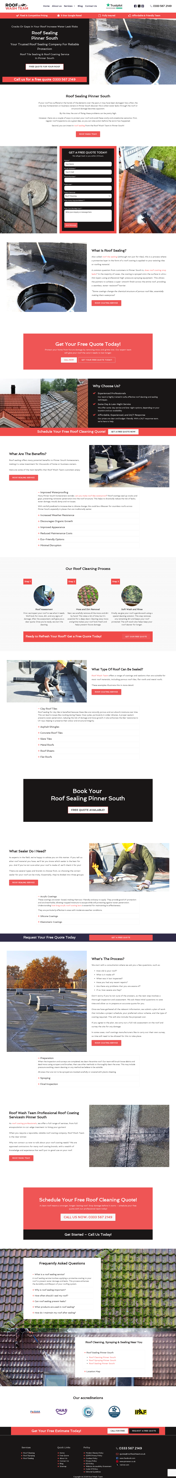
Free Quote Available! (88, 809)
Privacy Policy (91, 1461)
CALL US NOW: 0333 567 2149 (88, 1217)
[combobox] (88, 196)
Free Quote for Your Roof (44, 67)
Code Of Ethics (92, 1469)
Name (67, 160)
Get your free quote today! (97, 360)
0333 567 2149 (162, 5)
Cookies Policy (91, 1458)
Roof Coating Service (106, 303)
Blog (80, 6)
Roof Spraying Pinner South (102, 1360)
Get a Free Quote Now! (123, 432)
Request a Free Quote (144, 1431)
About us (57, 6)
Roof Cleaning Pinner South (102, 1357)
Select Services (69, 192)
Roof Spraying (29, 1455)
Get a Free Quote (121, 937)
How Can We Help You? (73, 208)
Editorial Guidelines (93, 1472)
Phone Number (70, 176)
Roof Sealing (28, 1458)
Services (68, 6)
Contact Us (91, 6)
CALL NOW (69, 360)
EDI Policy (90, 1464)
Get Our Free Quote (136, 637)
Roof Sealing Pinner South (102, 1363)
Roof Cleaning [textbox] (71, 196)
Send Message (70, 225)
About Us (63, 1458)
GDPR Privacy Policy (94, 1455)
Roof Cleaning (29, 1453)
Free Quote (64, 1455)
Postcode (68, 184)
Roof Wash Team (88, 134)
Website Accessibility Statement (98, 1466)
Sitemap (63, 1466)
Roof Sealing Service (23, 478)
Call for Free (118, 1431)
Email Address (70, 168)
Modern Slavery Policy (94, 1453)
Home (46, 6)
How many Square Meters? (74, 200)
